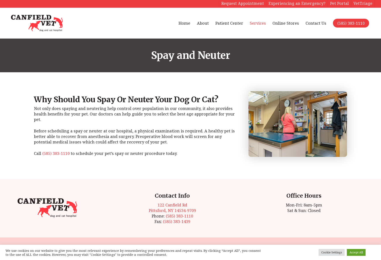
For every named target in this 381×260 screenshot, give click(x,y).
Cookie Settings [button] (331, 252)
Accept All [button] (356, 252)
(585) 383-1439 (176, 221)
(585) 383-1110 (351, 23)
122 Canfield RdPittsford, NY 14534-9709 (172, 207)
